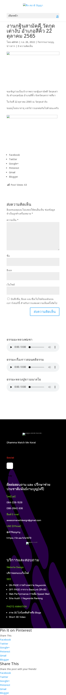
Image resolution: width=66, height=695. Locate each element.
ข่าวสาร (11, 46)
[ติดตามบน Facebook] (10, 466)
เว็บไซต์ (11, 284)
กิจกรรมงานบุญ (46, 42)
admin (15, 42)
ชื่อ (8, 255)
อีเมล (9, 270)
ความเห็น (12, 220)
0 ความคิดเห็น (25, 46)
